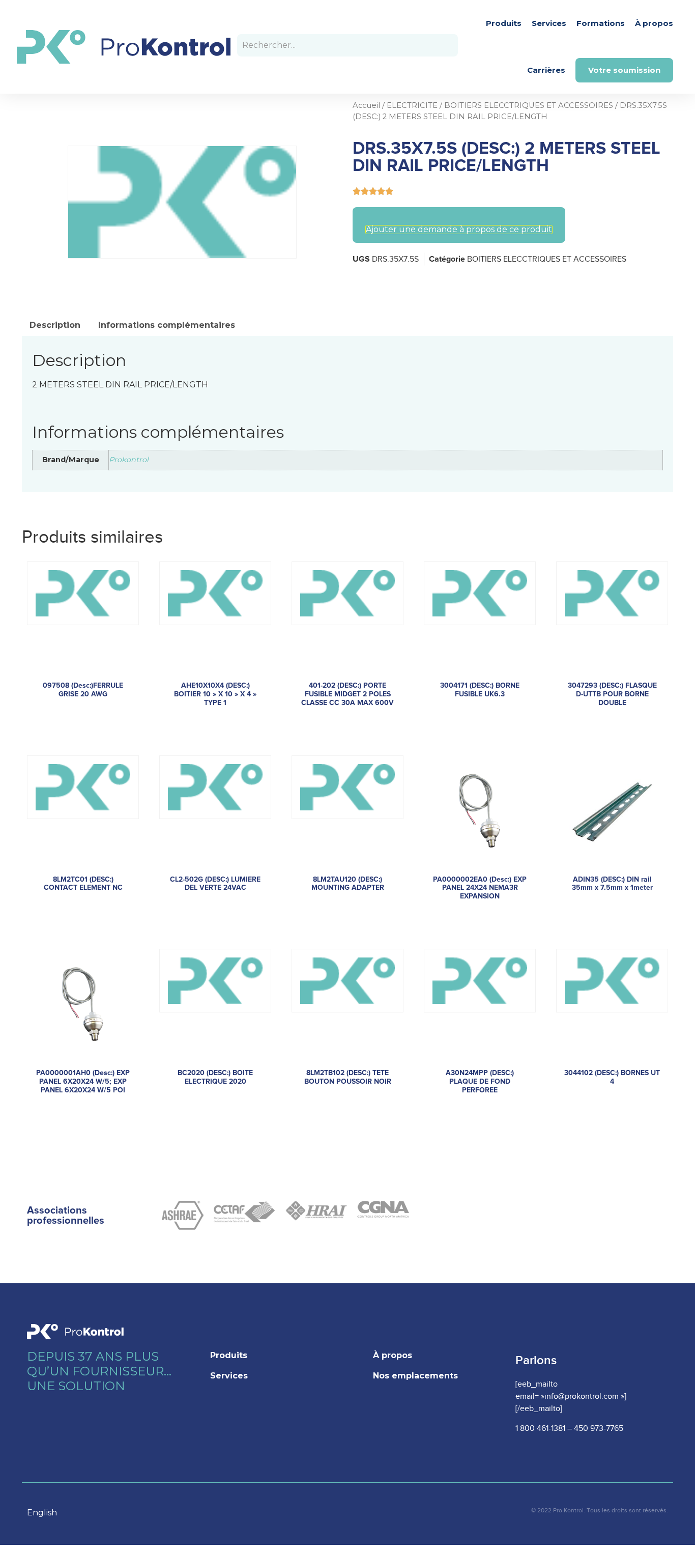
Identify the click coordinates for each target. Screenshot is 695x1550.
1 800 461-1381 (540, 1428)
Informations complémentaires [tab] (166, 325)
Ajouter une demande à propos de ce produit (459, 229)
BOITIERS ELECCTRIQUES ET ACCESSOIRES (528, 105)
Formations (600, 23)
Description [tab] (55, 325)
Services (549, 23)
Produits (504, 23)
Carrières (546, 70)
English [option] (42, 1512)
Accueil (366, 105)
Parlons (536, 1360)
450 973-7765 (598, 1428)
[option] (47, 1513)
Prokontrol (129, 459)
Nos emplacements (415, 1375)
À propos (654, 23)
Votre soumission (624, 70)
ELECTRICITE (412, 105)
